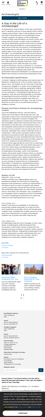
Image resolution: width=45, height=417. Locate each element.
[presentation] (21, 295)
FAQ (5, 317)
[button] (21, 298)
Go (41, 370)
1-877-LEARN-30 (9, 315)
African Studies (7, 245)
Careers (22, 9)
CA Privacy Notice (20, 378)
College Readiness (10, 344)
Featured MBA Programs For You (10, 278)
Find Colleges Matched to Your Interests (31, 279)
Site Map (16, 382)
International (8, 346)
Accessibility (8, 361)
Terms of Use (35, 407)
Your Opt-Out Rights (34, 380)
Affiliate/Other (8, 349)
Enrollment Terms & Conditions (14, 359)
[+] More (5, 247)
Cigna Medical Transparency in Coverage (12, 363)
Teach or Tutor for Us (11, 342)
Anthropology (7, 255)
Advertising (7, 347)
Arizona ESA (8, 354)
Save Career (22, 18)
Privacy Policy (23, 407)
